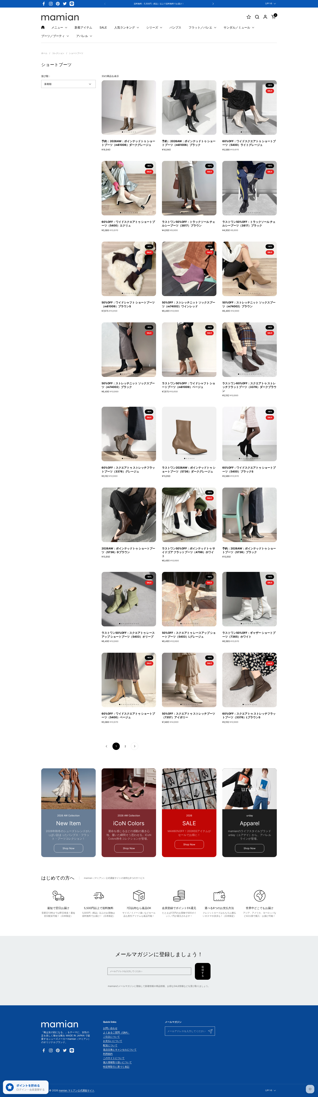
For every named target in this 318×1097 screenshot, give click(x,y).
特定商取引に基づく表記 (116, 1066)
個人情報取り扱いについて (117, 1062)
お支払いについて (112, 1040)
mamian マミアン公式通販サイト (76, 1090)
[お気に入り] (248, 17)
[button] (257, 17)
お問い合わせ (110, 1028)
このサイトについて (114, 1057)
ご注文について (111, 1036)
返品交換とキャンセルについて (120, 1049)
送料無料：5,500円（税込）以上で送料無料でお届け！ (159, 4)
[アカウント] (265, 17)
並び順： (46, 76)
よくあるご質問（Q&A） (116, 1032)
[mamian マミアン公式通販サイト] (60, 16)
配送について (110, 1045)
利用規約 (108, 1053)
